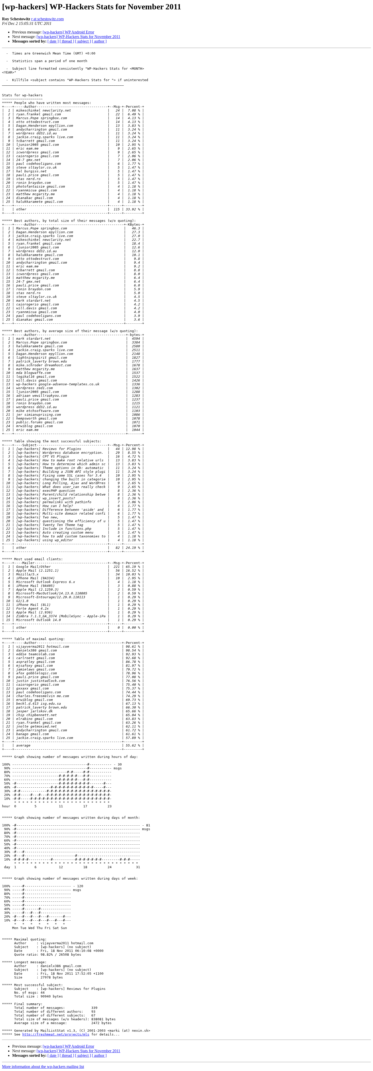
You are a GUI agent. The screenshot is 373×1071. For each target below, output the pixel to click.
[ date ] (53, 41)
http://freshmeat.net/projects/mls (55, 1034)
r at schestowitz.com (47, 19)
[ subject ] (83, 41)
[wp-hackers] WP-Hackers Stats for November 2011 (78, 36)
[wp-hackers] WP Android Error (68, 32)
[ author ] (99, 41)
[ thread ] (67, 41)
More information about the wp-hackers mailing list (43, 1066)
